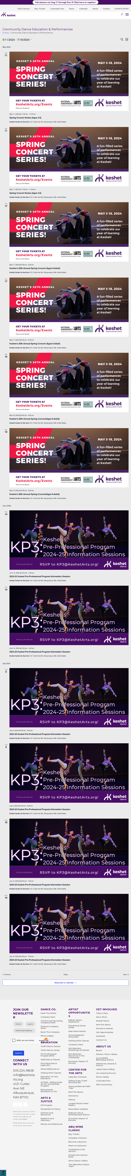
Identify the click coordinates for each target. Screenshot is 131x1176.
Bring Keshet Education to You (49, 1091)
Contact (106, 9)
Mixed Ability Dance (50, 1069)
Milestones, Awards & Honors (106, 1065)
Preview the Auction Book (78, 1156)
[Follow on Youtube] (20, 1104)
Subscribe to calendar (64, 982)
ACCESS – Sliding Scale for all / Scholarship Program (51, 1084)
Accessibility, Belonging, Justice (104, 1059)
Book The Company (50, 1032)
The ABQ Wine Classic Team (78, 1165)
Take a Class (102, 1013)
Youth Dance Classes (51, 1046)
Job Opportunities (104, 1032)
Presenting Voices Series (77, 1027)
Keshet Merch (102, 1021)
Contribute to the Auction (76, 1150)
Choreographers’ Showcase (76, 1036)
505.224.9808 (23, 1070)
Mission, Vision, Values (106, 1054)
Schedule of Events (77, 1138)
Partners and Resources (47, 1114)
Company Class (48, 1017)
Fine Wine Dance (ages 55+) (49, 1064)
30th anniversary (104, 1085)
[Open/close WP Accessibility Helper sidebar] (3, 1173)
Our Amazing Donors (106, 1073)
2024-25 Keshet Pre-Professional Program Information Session (39, 576)
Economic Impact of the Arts (78, 1062)
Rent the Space (75, 1092)
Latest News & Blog (105, 1069)
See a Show (101, 1017)
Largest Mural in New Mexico (78, 1104)
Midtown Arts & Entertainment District (79, 1114)
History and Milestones (52, 1124)
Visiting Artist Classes (51, 1073)
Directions (73, 1096)
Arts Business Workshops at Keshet (78, 1049)
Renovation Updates (78, 1109)
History (71, 1100)
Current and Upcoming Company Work (52, 1022)
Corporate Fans (57, 9)
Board (99, 1051)
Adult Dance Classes (50, 1060)
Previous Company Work (49, 1027)
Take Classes (23, 9)
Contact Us (101, 1040)
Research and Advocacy (47, 1119)
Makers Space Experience (75, 1021)
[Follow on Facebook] (15, 1104)
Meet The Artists (48, 1013)
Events (6, 33)
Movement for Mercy (50, 1109)
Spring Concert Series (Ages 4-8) (25, 117)
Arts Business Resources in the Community (76, 1056)
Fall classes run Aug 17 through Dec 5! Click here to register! (65, 2)
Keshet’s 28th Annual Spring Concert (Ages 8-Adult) (34, 268)
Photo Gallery (47, 1036)
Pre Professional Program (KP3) (48, 1055)
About (95, 9)
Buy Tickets (40, 9)
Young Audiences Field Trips (79, 1087)
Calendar (83, 9)
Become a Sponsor (77, 1142)
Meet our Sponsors (77, 1146)
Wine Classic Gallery (78, 1161)
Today (65, 974)
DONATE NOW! (122, 9)
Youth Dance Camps (50, 1050)
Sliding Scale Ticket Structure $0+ (77, 1082)
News (71, 9)
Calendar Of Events (77, 1077)
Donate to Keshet (104, 1029)
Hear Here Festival (77, 1031)
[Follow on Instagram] (25, 1104)
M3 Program (46, 1105)
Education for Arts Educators (49, 1078)
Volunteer (100, 1036)
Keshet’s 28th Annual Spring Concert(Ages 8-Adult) (34, 418)
